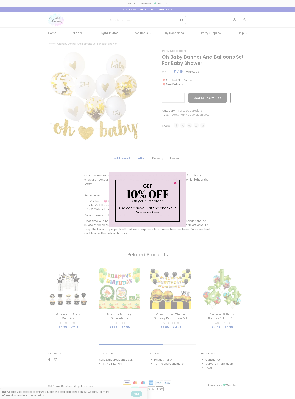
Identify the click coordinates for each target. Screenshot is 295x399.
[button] (175, 183)
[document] (147, 199)
